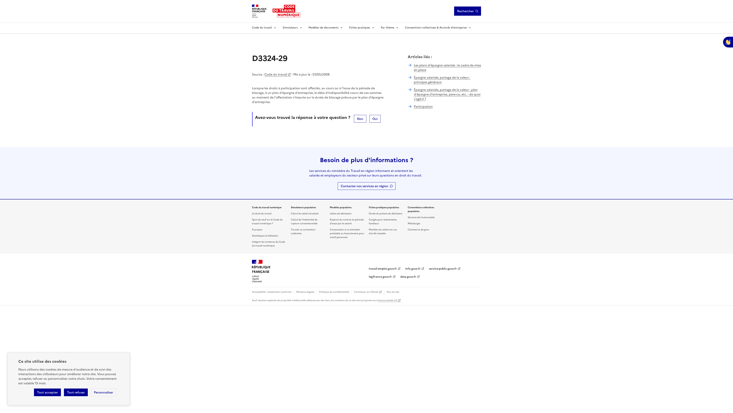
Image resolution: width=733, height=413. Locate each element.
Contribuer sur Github (366, 292)
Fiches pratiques (359, 28)
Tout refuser (76, 392)
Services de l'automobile (421, 217)
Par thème (387, 28)
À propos (257, 229)
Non (360, 118)
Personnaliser (103, 392)
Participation (423, 106)
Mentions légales (305, 292)
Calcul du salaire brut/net (305, 213)
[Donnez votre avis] (728, 42)
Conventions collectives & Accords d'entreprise (436, 28)
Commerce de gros (418, 229)
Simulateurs (290, 28)
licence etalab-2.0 (387, 300)
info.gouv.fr (413, 269)
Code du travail (262, 28)
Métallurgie (414, 223)
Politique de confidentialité (334, 292)
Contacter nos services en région (364, 186)
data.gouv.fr (408, 277)
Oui (375, 118)
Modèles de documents (323, 28)
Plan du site (393, 292)
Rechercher (465, 11)
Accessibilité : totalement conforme (271, 292)
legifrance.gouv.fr (380, 277)
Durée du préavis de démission (385, 213)
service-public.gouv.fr (443, 269)
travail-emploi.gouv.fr (383, 269)
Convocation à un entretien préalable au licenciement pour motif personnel (347, 233)
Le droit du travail (261, 213)
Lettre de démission (340, 213)
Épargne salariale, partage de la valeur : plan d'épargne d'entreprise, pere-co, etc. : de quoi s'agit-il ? (447, 94)
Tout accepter (47, 392)
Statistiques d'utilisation (265, 235)
